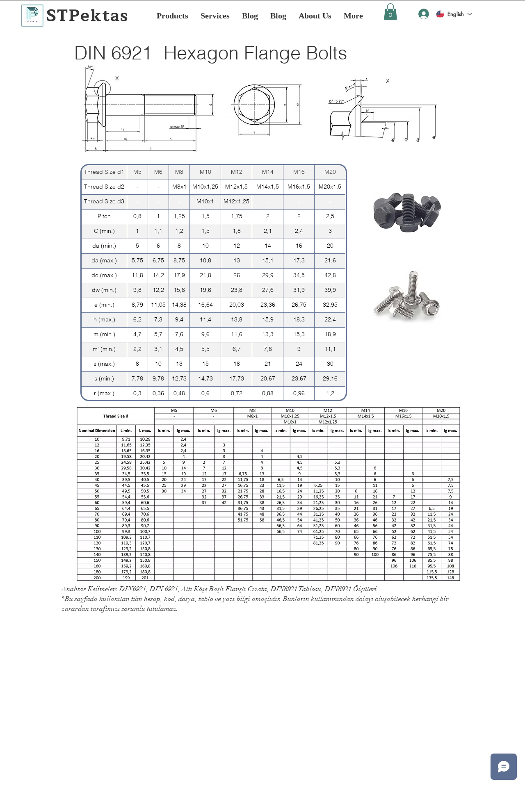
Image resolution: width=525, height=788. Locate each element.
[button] (390, 11)
